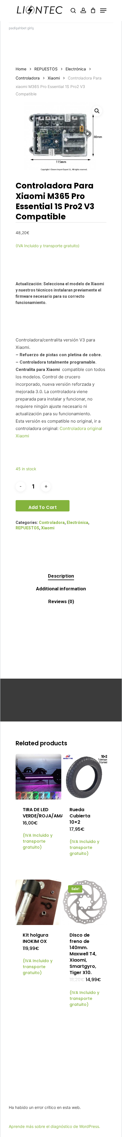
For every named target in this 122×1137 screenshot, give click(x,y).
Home (21, 69)
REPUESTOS (46, 69)
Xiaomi (54, 78)
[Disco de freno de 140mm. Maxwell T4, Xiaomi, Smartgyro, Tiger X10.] (85, 902)
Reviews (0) (61, 601)
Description (61, 576)
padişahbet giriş (21, 28)
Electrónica (76, 69)
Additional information (61, 588)
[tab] (61, 576)
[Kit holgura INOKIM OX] (38, 902)
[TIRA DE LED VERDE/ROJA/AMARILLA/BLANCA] (38, 777)
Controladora (28, 78)
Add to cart (42, 507)
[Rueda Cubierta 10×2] (85, 777)
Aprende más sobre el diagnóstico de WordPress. (54, 1126)
